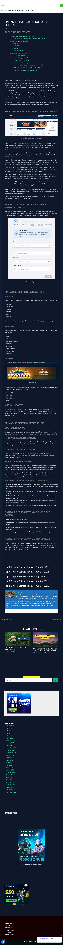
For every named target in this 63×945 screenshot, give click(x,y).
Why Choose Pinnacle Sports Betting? (22, 36)
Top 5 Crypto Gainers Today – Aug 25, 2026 (27, 581)
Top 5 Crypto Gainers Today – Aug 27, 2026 (27, 571)
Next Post (57, 619)
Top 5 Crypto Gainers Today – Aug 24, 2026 (27, 585)
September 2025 (11, 753)
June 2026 (9, 731)
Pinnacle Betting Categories (19, 41)
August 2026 (10, 726)
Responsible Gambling (21, 63)
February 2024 (10, 785)
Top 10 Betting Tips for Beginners (15, 648)
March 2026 (10, 738)
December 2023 (11, 789)
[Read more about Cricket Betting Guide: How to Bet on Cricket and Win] (45, 639)
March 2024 (10, 782)
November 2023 (11, 792)
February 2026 (10, 740)
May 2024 (9, 777)
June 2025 (9, 760)
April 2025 (9, 765)
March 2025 (10, 767)
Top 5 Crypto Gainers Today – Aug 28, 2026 (27, 567)
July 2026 (9, 728)
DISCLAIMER (9, 930)
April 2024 (9, 780)
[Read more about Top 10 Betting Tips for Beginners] (18, 639)
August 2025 (10, 755)
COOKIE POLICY (10, 928)
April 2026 (9, 735)
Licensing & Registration (21, 60)
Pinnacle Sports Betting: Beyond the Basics (27, 67)
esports (25, 160)
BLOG (6, 10)
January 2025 (10, 770)
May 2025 (9, 762)
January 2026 (10, 743)
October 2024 (10, 772)
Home (1, 10)
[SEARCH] (55, 680)
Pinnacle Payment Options (22, 58)
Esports (16, 45)
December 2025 (11, 745)
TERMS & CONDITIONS (9, 933)
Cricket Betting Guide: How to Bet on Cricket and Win (45, 649)
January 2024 (10, 787)
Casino (16, 48)
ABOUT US (8, 923)
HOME (7, 921)
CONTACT (8, 925)
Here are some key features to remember (30, 65)
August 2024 (10, 775)
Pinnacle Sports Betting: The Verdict (25, 70)
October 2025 (10, 750)
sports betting (20, 83)
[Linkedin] (6, 611)
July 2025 (9, 758)
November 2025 (11, 748)
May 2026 (9, 733)
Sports (16, 43)
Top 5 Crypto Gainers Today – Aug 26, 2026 (27, 576)
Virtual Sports (18, 51)
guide (18, 102)
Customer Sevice (19, 55)
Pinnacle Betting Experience (18, 53)
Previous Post (7, 619)
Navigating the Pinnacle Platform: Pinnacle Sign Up (29, 38)
